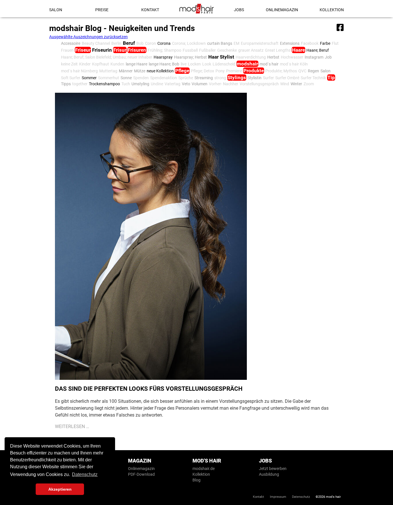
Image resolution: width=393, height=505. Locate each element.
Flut (335, 43)
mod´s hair (269, 64)
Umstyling (140, 84)
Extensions (289, 43)
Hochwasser (292, 57)
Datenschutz (301, 497)
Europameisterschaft (259, 43)
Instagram (314, 57)
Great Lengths (278, 50)
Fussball (190, 50)
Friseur (83, 50)
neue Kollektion (160, 71)
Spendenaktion (163, 78)
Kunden (117, 64)
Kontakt (150, 9)
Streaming (203, 78)
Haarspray (163, 57)
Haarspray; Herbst (190, 57)
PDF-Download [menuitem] (141, 474)
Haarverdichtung (251, 57)
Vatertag (172, 84)
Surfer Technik (313, 78)
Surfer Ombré (287, 78)
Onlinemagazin (282, 9)
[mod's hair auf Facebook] (339, 26)
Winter (296, 84)
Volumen (199, 84)
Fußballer (207, 50)
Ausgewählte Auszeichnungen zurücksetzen (88, 36)
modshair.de (203, 468)
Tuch (125, 84)
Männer (126, 71)
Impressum (278, 497)
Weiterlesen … (72, 426)
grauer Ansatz (251, 50)
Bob (140, 43)
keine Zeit (69, 64)
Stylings (237, 77)
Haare (298, 50)
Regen (313, 71)
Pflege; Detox (202, 71)
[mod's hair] (196, 8)
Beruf (129, 43)
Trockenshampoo (104, 84)
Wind (284, 84)
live (183, 64)
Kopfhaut (100, 64)
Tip (331, 77)
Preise (101, 9)
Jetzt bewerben (273, 468)
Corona (164, 43)
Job (328, 57)
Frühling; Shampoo (164, 50)
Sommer (89, 78)
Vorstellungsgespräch (259, 84)
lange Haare (136, 64)
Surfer (268, 78)
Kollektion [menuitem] (201, 474)
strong (220, 78)
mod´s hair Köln (294, 64)
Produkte (253, 70)
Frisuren (137, 50)
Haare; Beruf (317, 50)
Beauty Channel (96, 43)
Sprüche (185, 78)
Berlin (116, 43)
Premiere (234, 71)
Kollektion (332, 9)
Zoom (309, 84)
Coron (150, 43)
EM (236, 43)
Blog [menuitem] (196, 480)
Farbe (325, 43)
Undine (157, 84)
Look (206, 64)
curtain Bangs (219, 43)
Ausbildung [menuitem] (269, 474)
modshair (247, 64)
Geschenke (227, 50)
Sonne (126, 78)
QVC (302, 71)
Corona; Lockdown (189, 43)
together (79, 84)
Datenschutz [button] (85, 474)
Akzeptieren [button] (60, 489)
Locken (194, 64)
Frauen (67, 50)
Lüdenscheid (224, 64)
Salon (55, 9)
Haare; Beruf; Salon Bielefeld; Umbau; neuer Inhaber (106, 57)
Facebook (309, 43)
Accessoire (70, 43)
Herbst (273, 57)
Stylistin (254, 78)
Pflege (182, 70)
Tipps (66, 84)
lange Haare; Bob (164, 64)
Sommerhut (108, 78)
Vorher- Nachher (223, 84)
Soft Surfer (70, 78)
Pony (220, 71)
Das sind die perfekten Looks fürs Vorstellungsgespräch (149, 388)
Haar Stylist (221, 57)
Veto (186, 84)
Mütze (139, 71)
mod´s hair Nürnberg (79, 71)
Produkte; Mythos (281, 71)
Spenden (141, 78)
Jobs (239, 9)
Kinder (85, 64)
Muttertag (108, 71)
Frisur (119, 50)
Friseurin (102, 50)
